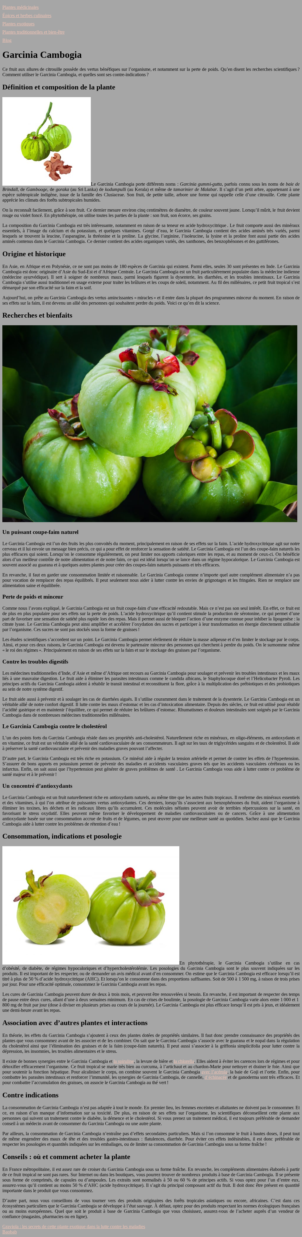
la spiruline (124, 1061)
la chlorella (184, 1061)
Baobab (9, 1231)
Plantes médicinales (20, 7)
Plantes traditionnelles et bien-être (33, 32)
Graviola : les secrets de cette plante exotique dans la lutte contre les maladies (73, 1226)
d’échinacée (216, 1077)
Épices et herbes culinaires (26, 15)
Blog (7, 40)
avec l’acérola (214, 1071)
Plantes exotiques (18, 23)
